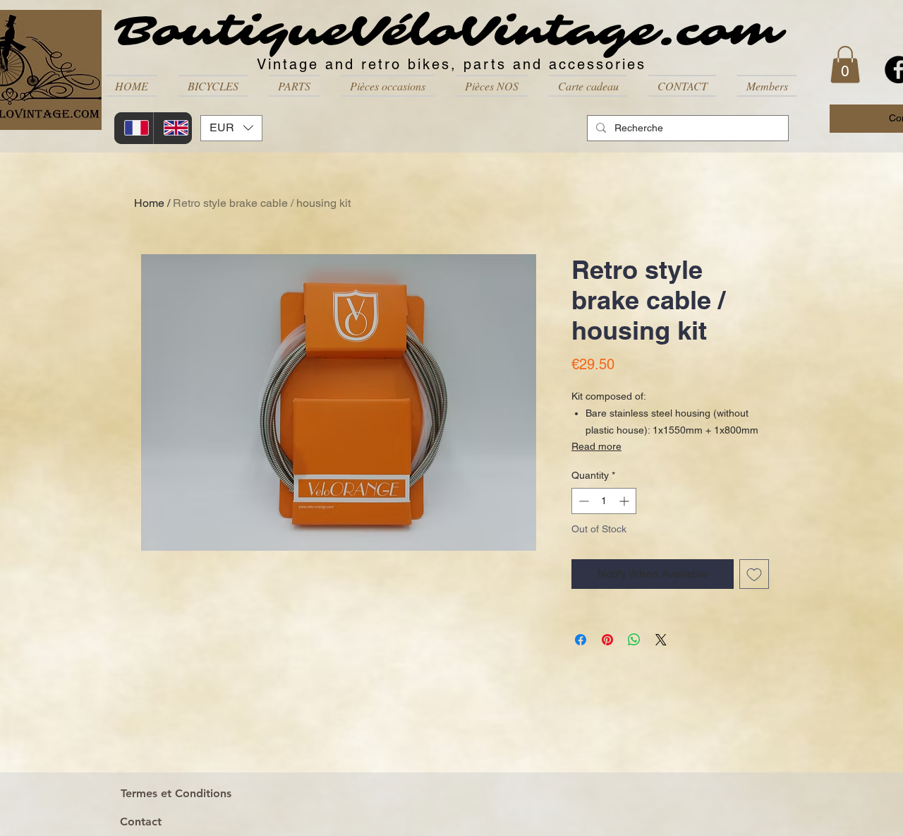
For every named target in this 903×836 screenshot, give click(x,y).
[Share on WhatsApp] (634, 639)
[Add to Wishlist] (754, 574)
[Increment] (625, 501)
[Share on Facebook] (580, 639)
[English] (173, 128)
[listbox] (231, 128)
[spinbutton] (604, 501)
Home (149, 203)
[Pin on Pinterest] (607, 639)
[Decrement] (582, 501)
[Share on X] (661, 639)
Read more (596, 446)
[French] (133, 128)
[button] (213, 86)
